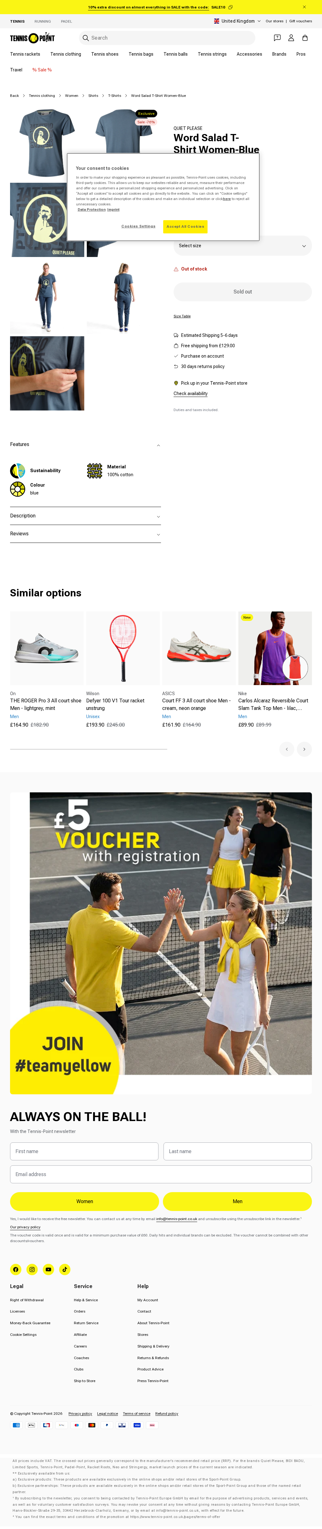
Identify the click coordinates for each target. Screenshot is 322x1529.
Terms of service (136, 1413)
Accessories (249, 54)
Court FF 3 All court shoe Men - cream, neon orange (196, 704)
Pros (301, 54)
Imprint (113, 209)
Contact (144, 1311)
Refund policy (166, 1413)
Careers (80, 1346)
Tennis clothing (65, 54)
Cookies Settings (138, 226)
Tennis (17, 21)
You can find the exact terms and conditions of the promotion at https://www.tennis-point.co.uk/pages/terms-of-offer (117, 1517)
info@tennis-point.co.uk (176, 1219)
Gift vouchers (300, 21)
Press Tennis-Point (153, 1381)
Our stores (274, 21)
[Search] (86, 38)
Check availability (191, 393)
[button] (286, 749)
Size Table (182, 316)
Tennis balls (176, 54)
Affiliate (80, 1334)
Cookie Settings (23, 1334)
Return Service (86, 1323)
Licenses (17, 1311)
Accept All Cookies (185, 226)
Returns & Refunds (153, 1358)
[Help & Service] (277, 38)
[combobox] (167, 38)
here (227, 199)
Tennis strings (212, 54)
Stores (142, 1334)
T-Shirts (114, 95)
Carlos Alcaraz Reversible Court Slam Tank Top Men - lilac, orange (273, 705)
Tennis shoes (105, 54)
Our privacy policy (25, 1227)
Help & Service (86, 1300)
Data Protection (92, 209)
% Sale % (42, 69)
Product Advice (150, 1369)
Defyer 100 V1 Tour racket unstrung (115, 704)
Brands (279, 54)
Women (71, 95)
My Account (147, 1300)
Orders (79, 1311)
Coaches (81, 1358)
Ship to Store (84, 1381)
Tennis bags (141, 54)
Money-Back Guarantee (30, 1323)
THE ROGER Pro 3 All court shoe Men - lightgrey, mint (45, 704)
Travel (16, 69)
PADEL (66, 21)
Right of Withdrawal (27, 1300)
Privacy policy (80, 1413)
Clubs (78, 1369)
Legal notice (107, 1413)
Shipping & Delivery (153, 1346)
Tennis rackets (25, 54)
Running (43, 21)
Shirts (93, 95)
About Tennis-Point (153, 1323)
